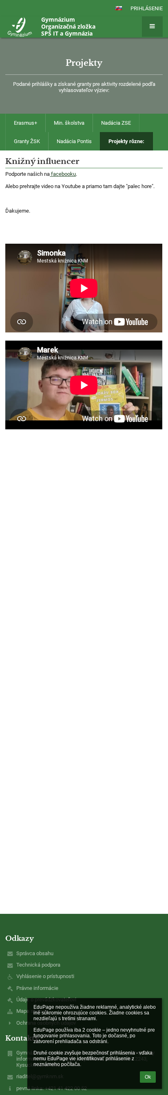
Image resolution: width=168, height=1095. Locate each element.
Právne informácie (37, 988)
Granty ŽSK (27, 141)
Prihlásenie (146, 8)
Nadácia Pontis (74, 141)
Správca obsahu (34, 953)
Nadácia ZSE (116, 123)
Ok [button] (148, 1077)
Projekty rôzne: (126, 141)
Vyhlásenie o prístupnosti (45, 976)
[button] (119, 8)
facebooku (63, 174)
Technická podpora (38, 965)
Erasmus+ (25, 123)
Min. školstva (69, 123)
